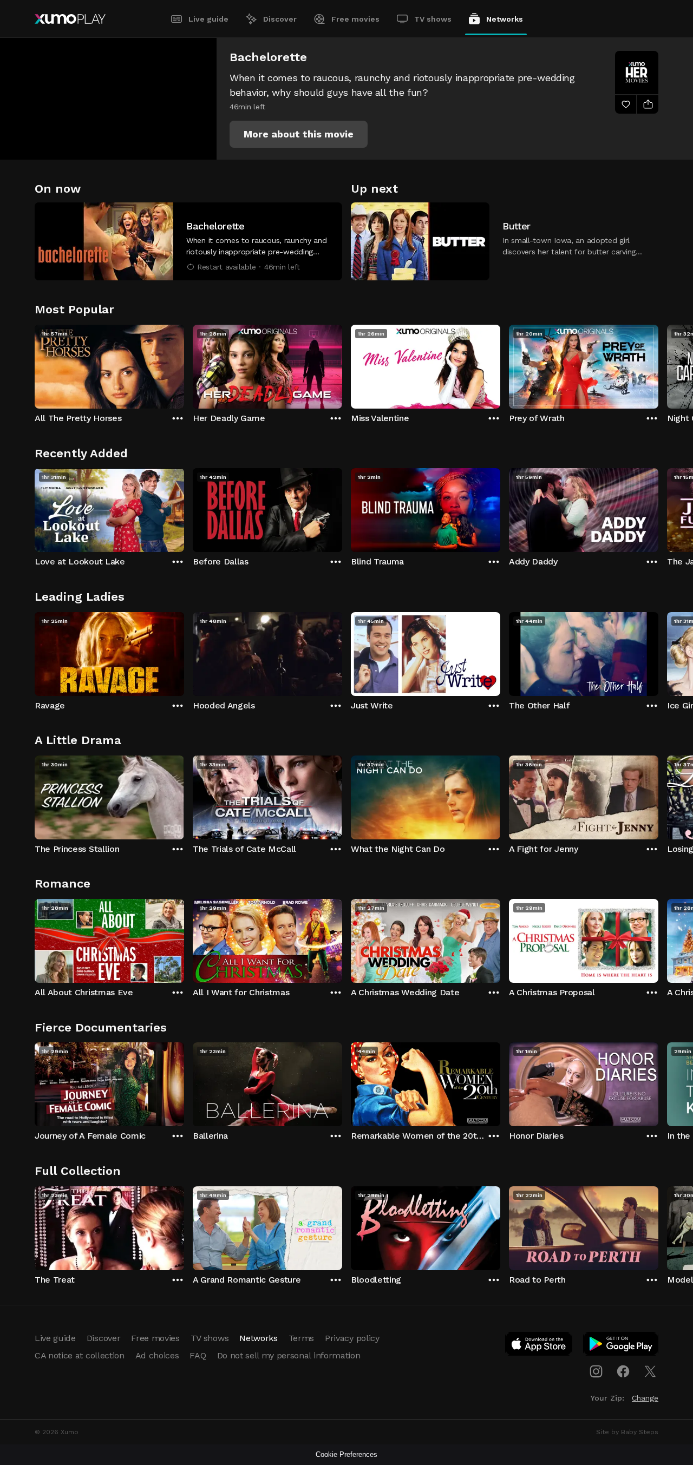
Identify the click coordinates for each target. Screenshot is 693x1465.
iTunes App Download (539, 1346)
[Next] (658, 364)
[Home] (70, 19)
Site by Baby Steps (627, 1432)
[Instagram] (596, 1371)
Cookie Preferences (346, 1454)
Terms (301, 1338)
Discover (280, 19)
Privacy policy (352, 1338)
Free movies (355, 19)
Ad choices (157, 1355)
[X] (650, 1371)
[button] (299, 134)
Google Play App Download (621, 1346)
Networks (504, 19)
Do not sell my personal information (289, 1355)
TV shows (433, 19)
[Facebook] (623, 1371)
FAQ (197, 1355)
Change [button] (645, 1398)
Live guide (208, 19)
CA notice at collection (80, 1355)
